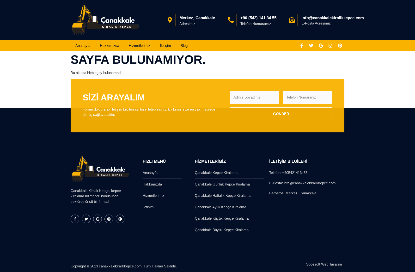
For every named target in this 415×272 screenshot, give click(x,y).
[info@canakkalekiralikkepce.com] (292, 20)
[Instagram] (330, 45)
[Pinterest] (340, 45)
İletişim (165, 45)
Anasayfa (82, 45)
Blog (184, 45)
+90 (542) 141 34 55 (258, 18)
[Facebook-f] (301, 45)
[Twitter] (311, 45)
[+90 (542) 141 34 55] (231, 20)
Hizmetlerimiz (139, 45)
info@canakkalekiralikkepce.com (332, 18)
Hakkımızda (109, 45)
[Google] (321, 45)
